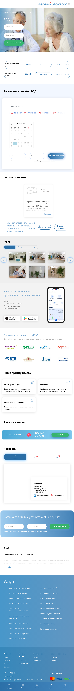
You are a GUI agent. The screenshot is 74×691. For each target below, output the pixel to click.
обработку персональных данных (44, 161)
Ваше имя (9, 27)
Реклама (35, 664)
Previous (3, 260)
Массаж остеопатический (50, 609)
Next (70, 260)
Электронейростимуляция (51, 619)
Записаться (43, 65)
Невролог (23, 13)
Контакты (7, 667)
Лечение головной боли (50, 588)
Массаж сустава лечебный (51, 614)
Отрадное (21, 247)
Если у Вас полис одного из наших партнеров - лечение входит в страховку (33, 339)
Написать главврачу (61, 227)
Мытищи (32, 247)
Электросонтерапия (48, 629)
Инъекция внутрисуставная (20, 598)
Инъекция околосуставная (19, 604)
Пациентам (53, 660)
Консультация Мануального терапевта (20, 617)
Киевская (9, 247)
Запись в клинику (24, 663)
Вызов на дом (23, 660)
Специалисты (8, 664)
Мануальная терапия (49, 593)
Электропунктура (47, 624)
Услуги (14, 13)
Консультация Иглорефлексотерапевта (18, 610)
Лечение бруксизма (17, 639)
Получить (60, 435)
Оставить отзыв (45, 227)
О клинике (53, 657)
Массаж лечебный (47, 598)
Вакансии (36, 657)
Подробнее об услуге (62, 65)
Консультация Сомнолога (19, 623)
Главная (6, 13)
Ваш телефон (10, 35)
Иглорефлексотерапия (18, 593)
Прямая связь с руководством (13, 680)
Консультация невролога (19, 634)
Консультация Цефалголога (20, 628)
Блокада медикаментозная (20, 588)
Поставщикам (37, 660)
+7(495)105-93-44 (11, 673)
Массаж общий (46, 604)
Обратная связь (9, 676)
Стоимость (7, 660)
